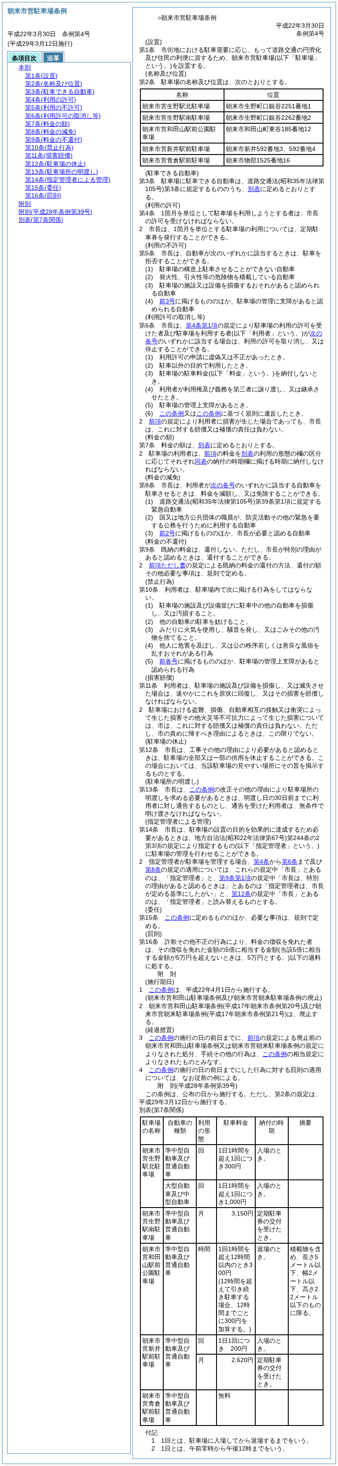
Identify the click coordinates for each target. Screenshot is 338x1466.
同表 (201, 461)
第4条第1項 (201, 325)
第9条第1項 (235, 877)
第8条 (153, 869)
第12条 (241, 893)
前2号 (167, 533)
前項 (155, 421)
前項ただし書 (167, 565)
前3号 (167, 301)
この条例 (171, 413)
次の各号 (222, 485)
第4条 (261, 861)
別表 (254, 188)
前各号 (168, 661)
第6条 (290, 861)
